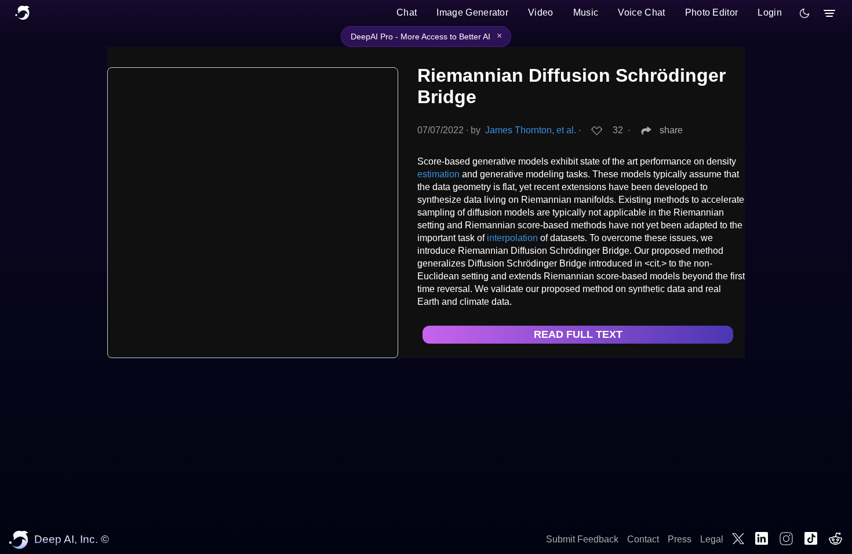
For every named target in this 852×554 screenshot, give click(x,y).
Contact (643, 539)
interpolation (512, 238)
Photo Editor (711, 12)
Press (679, 539)
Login (770, 12)
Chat (406, 12)
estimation (438, 174)
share (671, 130)
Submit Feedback (582, 539)
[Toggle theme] (804, 13)
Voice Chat (641, 12)
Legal (711, 539)
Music (586, 12)
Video (541, 12)
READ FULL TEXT (578, 334)
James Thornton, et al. (530, 130)
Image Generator (472, 12)
